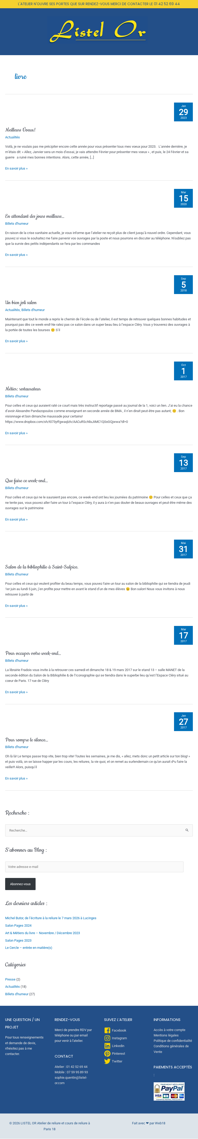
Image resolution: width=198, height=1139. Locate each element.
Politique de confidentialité (173, 1041)
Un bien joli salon (21, 302)
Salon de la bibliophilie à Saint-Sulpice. (41, 567)
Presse (10, 979)
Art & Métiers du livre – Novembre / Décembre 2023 (42, 933)
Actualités (12, 137)
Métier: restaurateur (23, 389)
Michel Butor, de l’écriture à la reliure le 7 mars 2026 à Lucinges (50, 918)
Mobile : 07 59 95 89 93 (71, 1072)
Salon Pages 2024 (18, 925)
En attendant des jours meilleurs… (34, 216)
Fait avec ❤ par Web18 (148, 1123)
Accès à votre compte (169, 1030)
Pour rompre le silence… (26, 739)
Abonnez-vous (20, 884)
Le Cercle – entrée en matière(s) (28, 948)
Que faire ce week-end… (26, 480)
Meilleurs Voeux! (20, 130)
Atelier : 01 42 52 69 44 (71, 1067)
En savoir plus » (16, 168)
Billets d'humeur (16, 223)
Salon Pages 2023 (18, 940)
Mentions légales (166, 1035)
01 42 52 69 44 (167, 4)
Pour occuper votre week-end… (33, 653)
